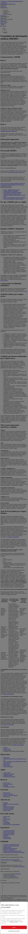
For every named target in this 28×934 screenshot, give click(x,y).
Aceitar (14, 927)
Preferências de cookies (14, 931)
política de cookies (14, 921)
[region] (14, 918)
